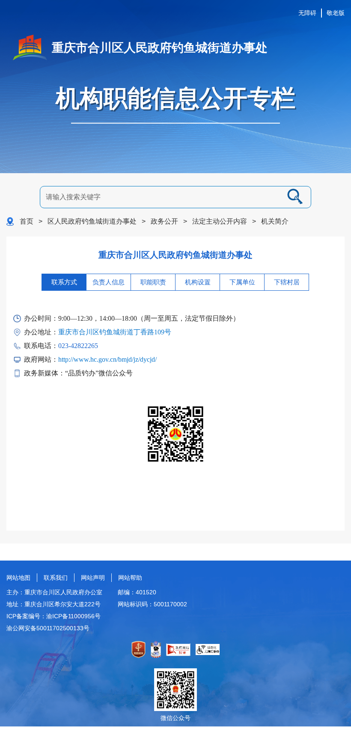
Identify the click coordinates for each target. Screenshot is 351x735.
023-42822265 (78, 345)
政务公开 (164, 221)
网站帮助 (130, 577)
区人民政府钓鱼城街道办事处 (92, 221)
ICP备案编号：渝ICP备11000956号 (53, 616)
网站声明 (93, 577)
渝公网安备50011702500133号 (47, 628)
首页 (26, 221)
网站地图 (18, 577)
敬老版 (336, 12)
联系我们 (56, 577)
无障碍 (307, 12)
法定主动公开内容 (219, 221)
